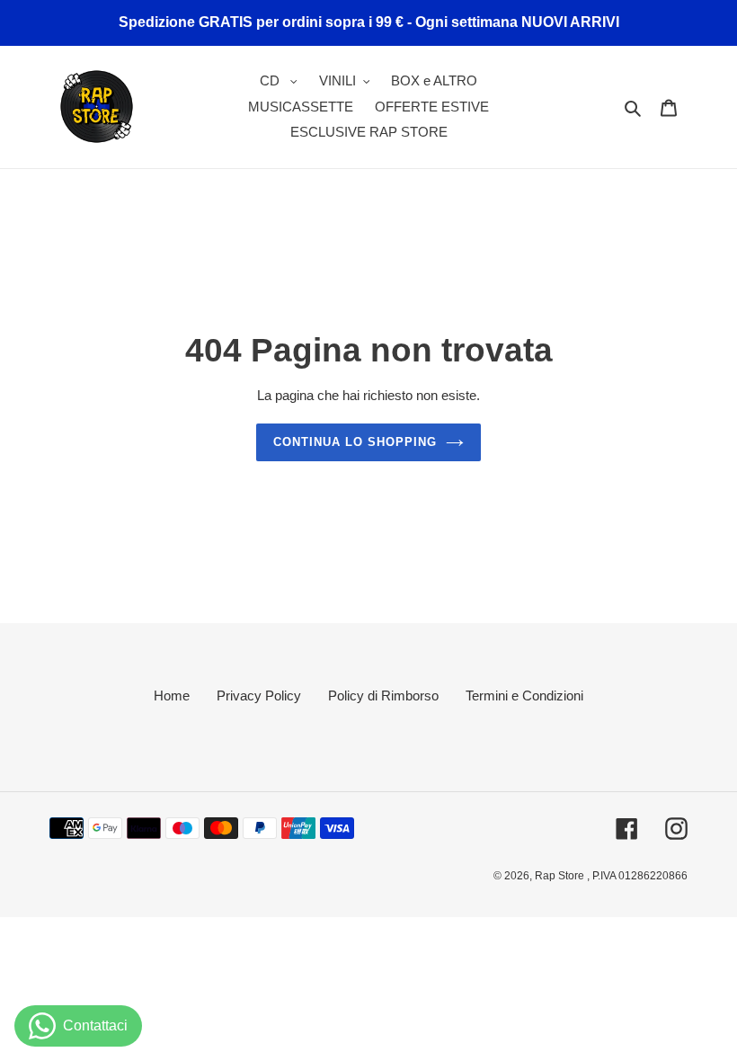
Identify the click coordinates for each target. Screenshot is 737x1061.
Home (172, 695)
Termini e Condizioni (524, 695)
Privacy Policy (259, 695)
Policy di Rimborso (383, 695)
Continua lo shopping (355, 442)
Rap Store (561, 875)
